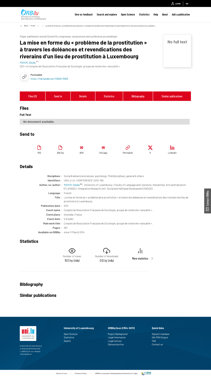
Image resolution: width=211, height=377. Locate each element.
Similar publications (172, 96)
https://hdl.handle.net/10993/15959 (49, 78)
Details (83, 96)
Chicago (103, 152)
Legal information (117, 337)
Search (67, 341)
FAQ (154, 341)
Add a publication (181, 14)
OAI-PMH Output (160, 337)
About (165, 14)
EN (187, 3)
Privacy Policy (81, 373)
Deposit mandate (160, 334)
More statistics (140, 258)
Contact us (157, 344)
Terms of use (61, 373)
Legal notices (115, 341)
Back (26, 26)
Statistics (144, 14)
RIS (39, 152)
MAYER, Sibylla (72, 184)
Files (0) (32, 96)
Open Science (128, 14)
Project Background (117, 334)
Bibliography (138, 96)
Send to (58, 96)
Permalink (128, 152)
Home (33, 26)
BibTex (60, 152)
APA (82, 152)
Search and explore (107, 14)
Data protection (116, 344)
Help (156, 14)
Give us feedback (84, 14)
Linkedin (172, 152)
